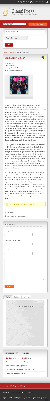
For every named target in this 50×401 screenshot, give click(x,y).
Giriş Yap (41, 2)
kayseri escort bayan (29, 398)
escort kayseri (17, 398)
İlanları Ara (9, 45)
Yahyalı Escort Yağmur (13, 366)
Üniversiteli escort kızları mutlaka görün (18, 362)
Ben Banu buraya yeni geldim (15, 358)
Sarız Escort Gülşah (15, 57)
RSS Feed (47, 2)
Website (7, 250)
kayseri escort (7, 398)
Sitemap (39, 398)
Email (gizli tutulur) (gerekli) (13, 240)
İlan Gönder (38, 24)
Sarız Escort (13, 52)
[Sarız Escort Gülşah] (19, 94)
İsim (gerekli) (9, 231)
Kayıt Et (35, 2)
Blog (23, 386)
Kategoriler (15, 386)
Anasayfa (5, 52)
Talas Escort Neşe (12, 373)
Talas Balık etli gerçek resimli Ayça (17, 369)
